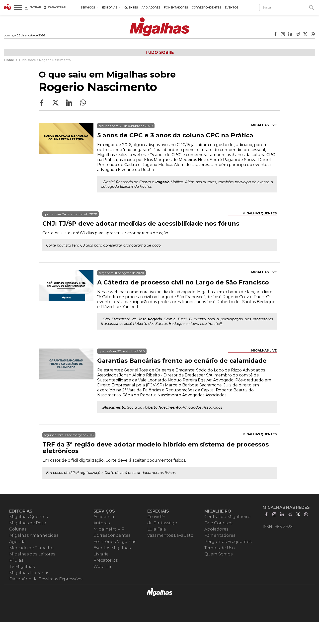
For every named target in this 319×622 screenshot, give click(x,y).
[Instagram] (283, 34)
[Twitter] (305, 34)
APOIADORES (151, 7)
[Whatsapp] (313, 34)
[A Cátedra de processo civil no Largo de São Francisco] (66, 297)
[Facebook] (275, 34)
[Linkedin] (290, 34)
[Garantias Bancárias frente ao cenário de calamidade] (66, 376)
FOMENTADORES (176, 7)
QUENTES (131, 7)
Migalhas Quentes (259, 213)
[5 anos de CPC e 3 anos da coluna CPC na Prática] (66, 150)
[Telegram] (298, 34)
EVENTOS (231, 7)
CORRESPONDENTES (206, 7)
